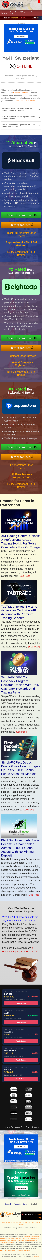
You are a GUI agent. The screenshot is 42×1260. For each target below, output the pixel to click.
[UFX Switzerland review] (28, 1102)
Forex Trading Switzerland (24, 101)
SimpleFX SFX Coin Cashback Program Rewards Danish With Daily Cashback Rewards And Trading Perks (20, 685)
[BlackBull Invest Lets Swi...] (19, 836)
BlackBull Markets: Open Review (21, 234)
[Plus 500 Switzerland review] (13, 1090)
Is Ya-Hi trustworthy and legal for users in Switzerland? (21, 118)
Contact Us (11, 1222)
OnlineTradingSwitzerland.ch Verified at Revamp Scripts (15, 1250)
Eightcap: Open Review (22, 355)
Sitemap (21, 1224)
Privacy (18, 1222)
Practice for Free (19, 224)
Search (37, 1222)
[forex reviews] (10, 1216)
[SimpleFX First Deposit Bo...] (19, 759)
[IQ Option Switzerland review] (13, 1114)
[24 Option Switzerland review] (13, 1120)
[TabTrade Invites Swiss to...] (19, 603)
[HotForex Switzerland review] (13, 1108)
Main (16, 12)
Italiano (26, 1204)
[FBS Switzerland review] (13, 1096)
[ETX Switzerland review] (28, 1114)
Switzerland (6, 12)
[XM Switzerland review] (28, 1090)
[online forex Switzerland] (12, 8)
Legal (32, 1222)
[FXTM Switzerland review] (28, 1120)
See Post (36, 1256)
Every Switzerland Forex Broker (21, 253)
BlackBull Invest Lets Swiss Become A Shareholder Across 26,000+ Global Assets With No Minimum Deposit (20, 848)
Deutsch (8, 1204)
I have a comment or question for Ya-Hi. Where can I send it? (21, 126)
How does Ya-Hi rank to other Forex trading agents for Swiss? (21, 109)
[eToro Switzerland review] (28, 1108)
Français (17, 1204)
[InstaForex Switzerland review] (28, 1096)
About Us (4, 1222)
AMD (28, 18)
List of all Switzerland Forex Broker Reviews (21, 1127)
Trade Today (21, 1003)
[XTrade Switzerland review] (13, 1102)
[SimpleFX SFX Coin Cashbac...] (19, 673)
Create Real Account (19, 215)
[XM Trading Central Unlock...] (19, 532)
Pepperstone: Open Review (21, 466)
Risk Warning (26, 1222)
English (25, 12)
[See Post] (24, 576)
